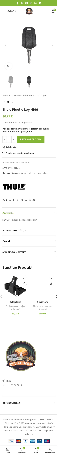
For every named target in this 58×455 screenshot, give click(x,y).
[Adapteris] (15, 286)
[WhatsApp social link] (35, 3)
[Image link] (20, 354)
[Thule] (14, 187)
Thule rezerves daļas (24, 95)
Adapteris (15, 302)
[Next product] (12, 102)
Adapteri (15, 309)
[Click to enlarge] (8, 66)
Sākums (6, 95)
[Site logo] (29, 10)
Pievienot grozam (30, 139)
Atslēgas (42, 95)
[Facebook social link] (17, 3)
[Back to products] (8, 102)
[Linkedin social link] (31, 3)
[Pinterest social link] (26, 3)
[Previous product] (4, 102)
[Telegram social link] (40, 3)
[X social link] (21, 3)
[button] (5, 45)
